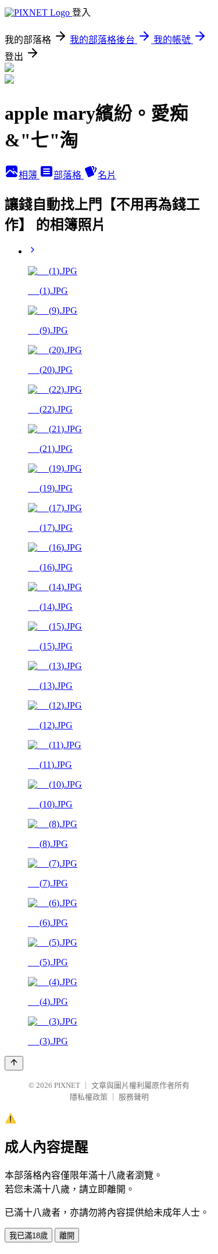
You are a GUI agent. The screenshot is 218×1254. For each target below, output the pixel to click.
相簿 (29, 175)
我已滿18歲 (28, 1235)
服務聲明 (134, 1097)
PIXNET (67, 1085)
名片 (107, 175)
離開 (66, 1235)
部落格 (68, 175)
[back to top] (14, 1063)
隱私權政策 (89, 1097)
